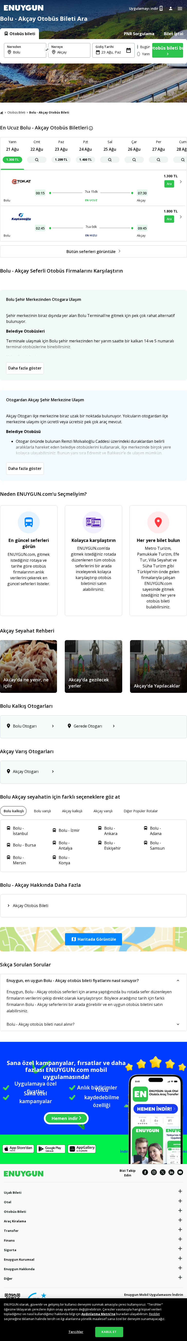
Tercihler (75, 1332)
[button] (93, 939)
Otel (7, 1202)
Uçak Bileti (12, 1192)
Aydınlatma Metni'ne (98, 1314)
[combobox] (28, 52)
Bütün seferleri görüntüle (91, 251)
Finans (9, 1240)
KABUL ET (109, 1332)
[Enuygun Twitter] (163, 1173)
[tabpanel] (93, 51)
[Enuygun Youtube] (180, 1173)
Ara (169, 184)
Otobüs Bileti (16, 112)
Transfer (11, 1230)
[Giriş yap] (171, 8)
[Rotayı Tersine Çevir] (47, 50)
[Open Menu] (180, 8)
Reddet (154, 1314)
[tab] (19, 33)
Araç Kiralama (15, 1221)
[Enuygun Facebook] (145, 1173)
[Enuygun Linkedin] (171, 1173)
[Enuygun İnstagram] (154, 1173)
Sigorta (10, 1250)
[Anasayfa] (1, 112)
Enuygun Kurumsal (19, 1259)
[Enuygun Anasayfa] (23, 8)
